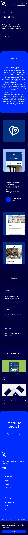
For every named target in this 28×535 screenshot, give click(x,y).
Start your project (14, 433)
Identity (7, 480)
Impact (7, 484)
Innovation (8, 487)
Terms (14, 516)
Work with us (21, 4)
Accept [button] (14, 531)
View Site (7, 37)
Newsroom (8, 509)
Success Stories (9, 502)
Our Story (7, 506)
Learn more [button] (6, 527)
